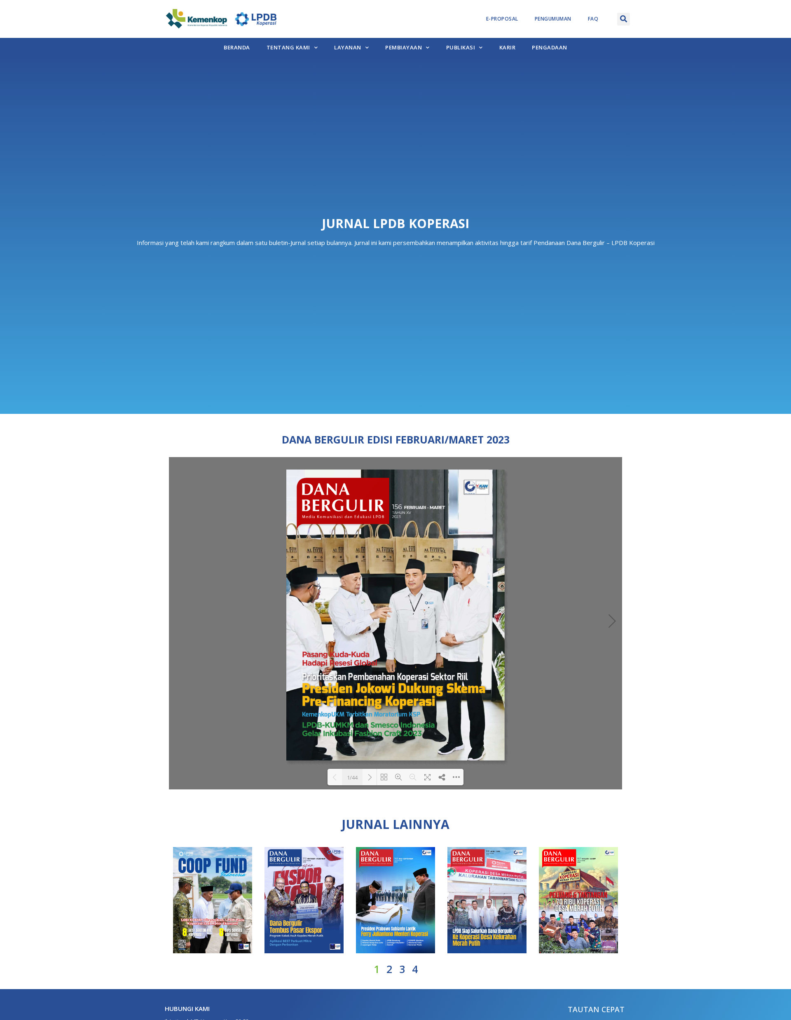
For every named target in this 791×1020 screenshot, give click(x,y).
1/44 (352, 777)
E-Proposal (502, 18)
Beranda (237, 47)
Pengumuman (553, 18)
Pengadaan (549, 47)
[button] (623, 19)
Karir (507, 47)
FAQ (593, 18)
